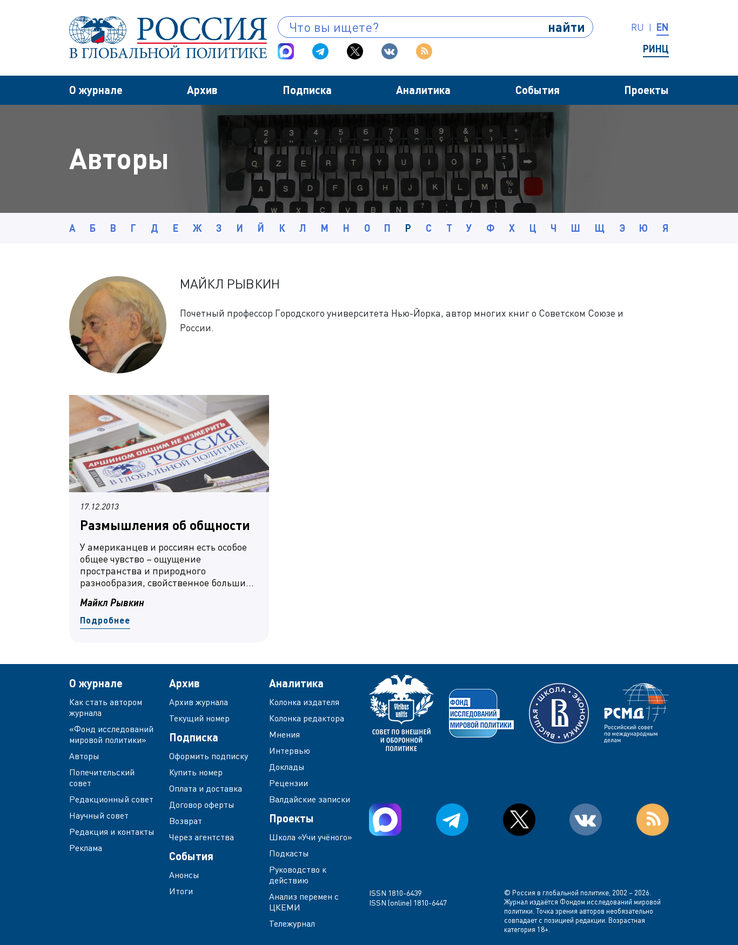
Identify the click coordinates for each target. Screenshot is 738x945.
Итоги (181, 891)
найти (566, 27)
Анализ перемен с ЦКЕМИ (304, 902)
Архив (202, 89)
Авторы (84, 755)
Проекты (646, 89)
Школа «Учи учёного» (310, 837)
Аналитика (423, 89)
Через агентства (201, 837)
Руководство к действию (297, 875)
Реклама (85, 847)
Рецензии (288, 783)
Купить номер (196, 772)
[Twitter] (355, 51)
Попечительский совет (102, 777)
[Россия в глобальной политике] (168, 37)
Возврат (185, 820)
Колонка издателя (304, 701)
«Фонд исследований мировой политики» (111, 734)
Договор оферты (201, 804)
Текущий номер (199, 718)
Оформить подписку (208, 755)
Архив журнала (198, 701)
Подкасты (289, 853)
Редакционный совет (111, 799)
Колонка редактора (306, 718)
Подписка (307, 89)
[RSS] (424, 51)
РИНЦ (656, 49)
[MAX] (286, 51)
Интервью (289, 750)
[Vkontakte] (389, 51)
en (662, 27)
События (537, 89)
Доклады (287, 766)
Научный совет (99, 815)
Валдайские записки (309, 799)
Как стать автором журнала (105, 707)
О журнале (96, 89)
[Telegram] (320, 51)
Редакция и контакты (112, 831)
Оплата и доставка (205, 788)
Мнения (284, 734)
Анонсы (184, 874)
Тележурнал (292, 923)
